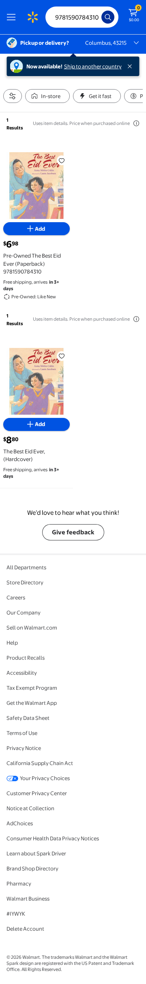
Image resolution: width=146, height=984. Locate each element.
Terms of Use (21, 733)
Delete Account (25, 928)
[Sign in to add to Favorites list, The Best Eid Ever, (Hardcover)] (62, 356)
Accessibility (21, 672)
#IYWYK (15, 913)
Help (12, 642)
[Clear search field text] (97, 17)
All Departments (26, 567)
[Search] (107, 17)
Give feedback (73, 532)
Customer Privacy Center (36, 793)
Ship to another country (93, 66)
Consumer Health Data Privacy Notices (52, 838)
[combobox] (81, 17)
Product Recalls (25, 657)
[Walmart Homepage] (32, 17)
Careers (15, 597)
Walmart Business (27, 898)
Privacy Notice (23, 748)
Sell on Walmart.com (31, 627)
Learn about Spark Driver (36, 853)
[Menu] (12, 17)
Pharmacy (18, 883)
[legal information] (136, 123)
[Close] (131, 66)
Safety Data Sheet (27, 718)
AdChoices (19, 823)
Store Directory (24, 582)
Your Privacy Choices (45, 778)
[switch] (47, 96)
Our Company (23, 612)
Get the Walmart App (31, 703)
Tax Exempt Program (31, 687)
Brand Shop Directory (32, 868)
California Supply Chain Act (39, 763)
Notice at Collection (30, 808)
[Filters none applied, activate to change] (12, 96)
